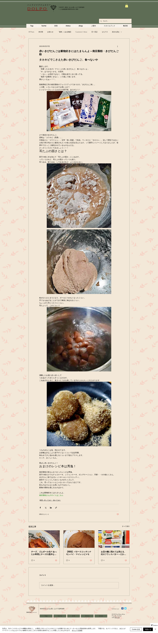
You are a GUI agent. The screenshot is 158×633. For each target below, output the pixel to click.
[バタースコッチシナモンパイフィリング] (79, 539)
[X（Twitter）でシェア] (45, 508)
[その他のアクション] (117, 46)
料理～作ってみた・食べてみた (50, 500)
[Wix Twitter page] (125, 608)
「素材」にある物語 (64, 32)
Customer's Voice (81, 32)
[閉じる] (155, 629)
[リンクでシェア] (56, 508)
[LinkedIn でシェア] (51, 508)
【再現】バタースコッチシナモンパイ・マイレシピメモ (78, 553)
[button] (126, 5)
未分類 (40, 32)
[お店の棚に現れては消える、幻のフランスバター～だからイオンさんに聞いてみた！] (113, 539)
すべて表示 (126, 526)
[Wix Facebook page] (122, 608)
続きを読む (116, 32)
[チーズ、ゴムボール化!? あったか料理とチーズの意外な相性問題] (44, 539)
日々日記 (94, 32)
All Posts (31, 32)
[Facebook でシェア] (40, 508)
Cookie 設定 (136, 629)
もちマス (105, 32)
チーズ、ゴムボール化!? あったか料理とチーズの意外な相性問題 (44, 553)
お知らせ (50, 32)
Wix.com (117, 617)
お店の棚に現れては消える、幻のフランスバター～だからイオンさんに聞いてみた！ (113, 553)
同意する (148, 629)
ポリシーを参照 (77, 630)
